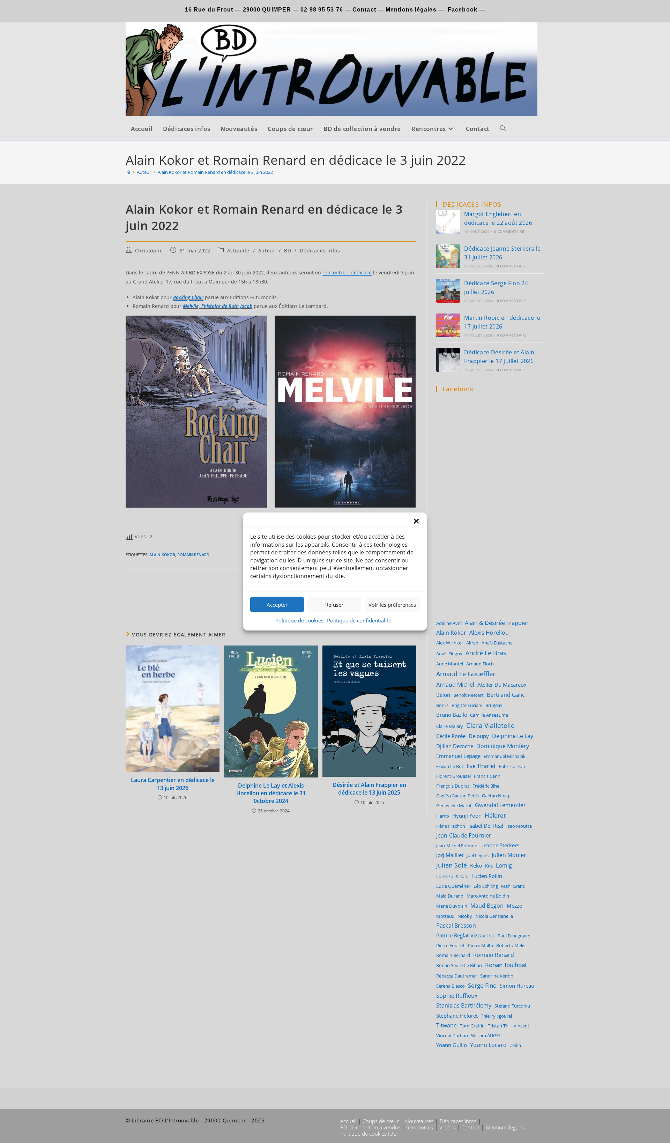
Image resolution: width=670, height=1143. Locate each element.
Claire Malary (449, 726)
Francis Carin (487, 776)
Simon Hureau (517, 985)
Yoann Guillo (451, 1044)
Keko (476, 865)
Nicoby (464, 916)
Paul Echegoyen (514, 935)
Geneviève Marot (454, 805)
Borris (442, 705)
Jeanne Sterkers (500, 845)
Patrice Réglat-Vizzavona (465, 935)
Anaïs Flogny (449, 653)
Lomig (504, 865)
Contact (363, 10)
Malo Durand (449, 896)
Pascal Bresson (456, 925)
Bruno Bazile (451, 714)
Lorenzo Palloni (452, 876)
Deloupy (479, 735)
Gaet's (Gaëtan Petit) (457, 795)
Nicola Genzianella (494, 916)
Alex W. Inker (449, 643)
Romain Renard (193, 554)
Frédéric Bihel (486, 786)
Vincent (521, 1026)
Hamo (442, 816)
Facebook (462, 10)
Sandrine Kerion (496, 976)
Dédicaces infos (458, 1121)
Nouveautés (419, 1121)
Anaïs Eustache (497, 643)
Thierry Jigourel (496, 1016)
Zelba (515, 1045)
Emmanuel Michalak (505, 756)
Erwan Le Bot (449, 766)
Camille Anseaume (489, 715)
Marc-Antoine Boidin (488, 896)
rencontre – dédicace (347, 272)
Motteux (445, 916)
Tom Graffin (472, 1026)
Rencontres (419, 1127)
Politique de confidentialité (359, 620)
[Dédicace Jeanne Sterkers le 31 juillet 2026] (448, 256)
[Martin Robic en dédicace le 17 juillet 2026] (448, 325)
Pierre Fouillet (450, 945)
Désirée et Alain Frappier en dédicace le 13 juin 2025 (369, 788)
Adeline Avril (449, 623)
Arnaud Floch (480, 664)
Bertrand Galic (506, 695)
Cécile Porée (451, 735)
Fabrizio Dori (512, 766)
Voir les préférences (392, 604)
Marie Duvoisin (451, 906)
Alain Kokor (162, 554)
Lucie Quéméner (453, 886)
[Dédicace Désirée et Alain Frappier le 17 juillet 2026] (448, 360)
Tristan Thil (499, 1026)
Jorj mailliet (449, 854)
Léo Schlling (486, 886)
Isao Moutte (519, 826)
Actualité (238, 250)
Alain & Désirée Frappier (497, 623)
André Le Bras (486, 653)
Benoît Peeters (468, 695)
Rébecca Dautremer (456, 976)
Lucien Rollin (486, 875)
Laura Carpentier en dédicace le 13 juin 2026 (173, 783)
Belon (443, 694)
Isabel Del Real (485, 825)
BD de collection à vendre (370, 1127)
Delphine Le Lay (512, 736)
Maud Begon (487, 905)
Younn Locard (488, 1045)
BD (287, 250)
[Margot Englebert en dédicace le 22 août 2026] (448, 222)
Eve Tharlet (481, 766)
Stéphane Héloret (457, 1015)
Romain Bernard (453, 955)
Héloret (495, 815)
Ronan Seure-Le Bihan (459, 965)
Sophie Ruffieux (456, 996)
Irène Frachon (450, 826)
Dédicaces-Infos (320, 250)
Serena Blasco (450, 986)
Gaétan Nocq (495, 795)
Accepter (277, 604)
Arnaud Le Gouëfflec (466, 673)
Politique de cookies (299, 620)
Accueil (348, 1121)
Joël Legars (478, 855)
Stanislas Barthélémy (463, 1005)
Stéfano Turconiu (512, 1006)
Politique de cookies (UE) (368, 1133)
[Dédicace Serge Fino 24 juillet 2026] (448, 291)
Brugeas (493, 705)
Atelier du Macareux (502, 684)
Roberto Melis (510, 945)
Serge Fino (482, 985)
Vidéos (447, 1127)
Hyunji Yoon (467, 815)
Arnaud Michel (455, 684)
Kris (489, 866)
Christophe (149, 250)
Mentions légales (411, 10)
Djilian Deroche (454, 746)
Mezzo (514, 905)
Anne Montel (449, 664)
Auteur (267, 250)
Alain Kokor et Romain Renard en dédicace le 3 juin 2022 (215, 172)
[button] (416, 521)
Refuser (334, 604)
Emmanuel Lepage (458, 755)
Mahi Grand (513, 886)
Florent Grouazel (453, 776)
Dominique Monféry (502, 746)
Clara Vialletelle (490, 725)
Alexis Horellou (489, 632)
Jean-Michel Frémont (457, 845)
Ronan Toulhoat (506, 965)
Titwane (446, 1025)
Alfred (472, 643)
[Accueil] (128, 172)
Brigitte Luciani (467, 705)
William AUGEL (486, 1035)
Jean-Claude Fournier (463, 835)
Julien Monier (509, 855)
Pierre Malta (480, 945)
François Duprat (452, 786)
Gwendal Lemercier (500, 805)
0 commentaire (509, 231)
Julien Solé (451, 865)
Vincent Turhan (452, 1035)
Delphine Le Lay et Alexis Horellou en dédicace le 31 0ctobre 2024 (271, 793)
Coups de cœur (381, 1121)
